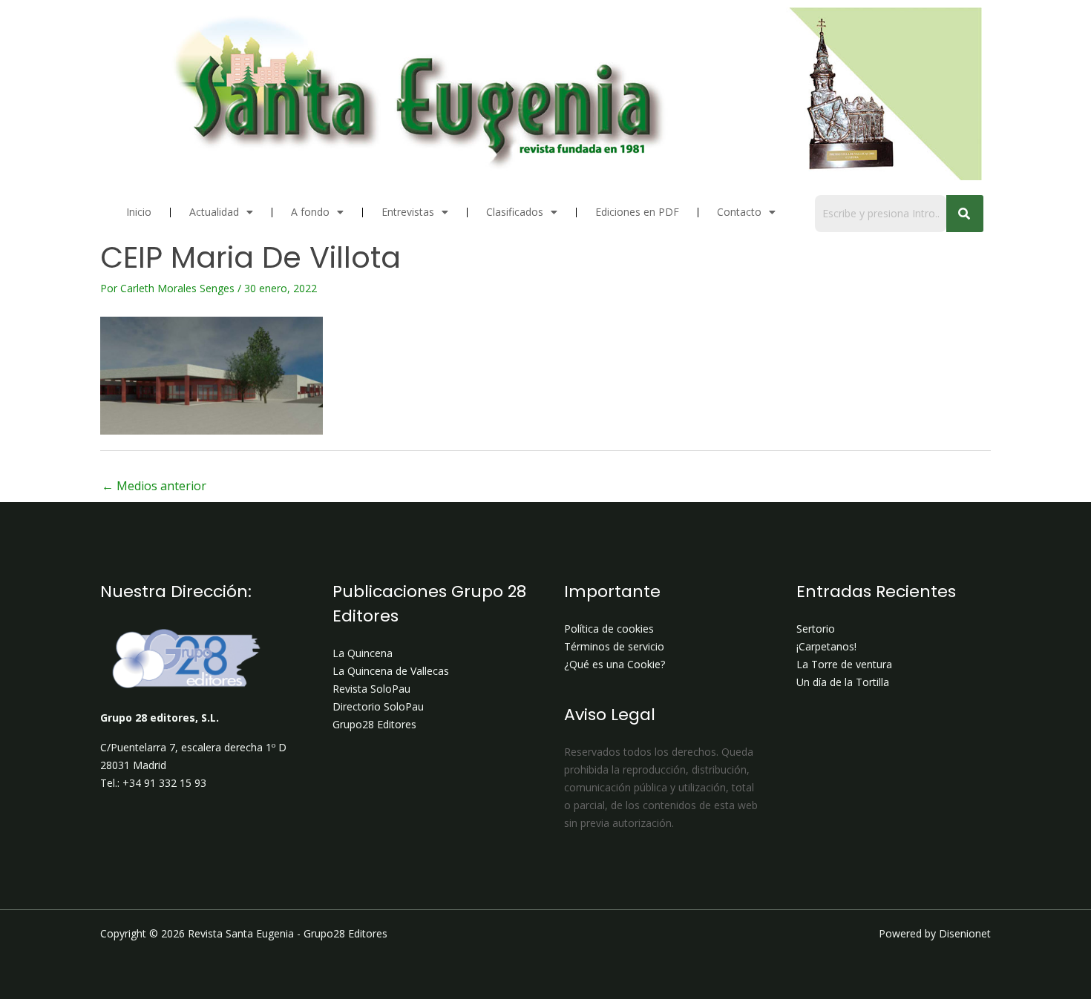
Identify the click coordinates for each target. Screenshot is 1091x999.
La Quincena (362, 653)
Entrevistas (407, 212)
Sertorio (815, 629)
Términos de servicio (614, 646)
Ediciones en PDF (637, 212)
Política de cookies (609, 629)
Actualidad (214, 212)
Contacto (739, 212)
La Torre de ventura (844, 664)
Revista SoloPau (371, 689)
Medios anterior (154, 486)
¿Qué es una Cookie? (614, 664)
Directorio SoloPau (378, 706)
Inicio (138, 212)
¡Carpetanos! (826, 646)
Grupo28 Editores (374, 724)
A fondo (310, 212)
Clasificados (514, 212)
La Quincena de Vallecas (390, 671)
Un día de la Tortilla (842, 682)
